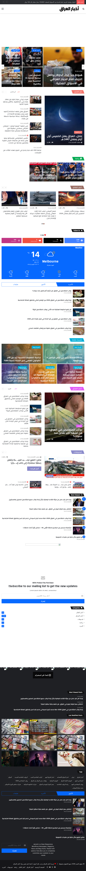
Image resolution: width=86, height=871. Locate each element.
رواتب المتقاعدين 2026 (22, 781)
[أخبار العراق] (69, 9)
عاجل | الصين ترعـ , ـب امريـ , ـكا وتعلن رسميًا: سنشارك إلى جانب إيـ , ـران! (24, 461)
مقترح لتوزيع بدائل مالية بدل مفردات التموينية (70, 537)
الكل (18, 92)
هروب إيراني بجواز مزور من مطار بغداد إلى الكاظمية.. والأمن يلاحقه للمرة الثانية (15, 102)
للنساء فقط (77, 340)
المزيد (9, 388)
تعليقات (15, 284)
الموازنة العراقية (54, 781)
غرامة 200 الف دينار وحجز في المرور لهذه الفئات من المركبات (22, 151)
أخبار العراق (36, 50)
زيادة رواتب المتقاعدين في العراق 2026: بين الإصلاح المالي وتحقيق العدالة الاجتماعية (44, 300)
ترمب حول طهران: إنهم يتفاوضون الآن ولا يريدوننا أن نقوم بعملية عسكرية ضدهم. (15, 213)
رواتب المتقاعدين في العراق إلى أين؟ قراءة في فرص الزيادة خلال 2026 (49, 319)
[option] (43, 67)
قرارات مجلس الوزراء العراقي (13, 784)
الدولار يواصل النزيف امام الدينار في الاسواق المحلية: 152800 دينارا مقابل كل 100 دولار (12, 76)
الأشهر (43, 284)
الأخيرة (70, 284)
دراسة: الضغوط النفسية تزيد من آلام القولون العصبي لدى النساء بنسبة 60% (22, 359)
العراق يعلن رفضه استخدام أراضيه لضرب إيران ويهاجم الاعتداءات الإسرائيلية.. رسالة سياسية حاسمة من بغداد (16, 115)
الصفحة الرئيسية (39, 867)
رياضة (77, 158)
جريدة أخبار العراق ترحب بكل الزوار (43, 864)
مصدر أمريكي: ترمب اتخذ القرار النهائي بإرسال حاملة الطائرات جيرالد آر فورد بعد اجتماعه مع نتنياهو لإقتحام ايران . (43, 215)
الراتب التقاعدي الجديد (36, 777)
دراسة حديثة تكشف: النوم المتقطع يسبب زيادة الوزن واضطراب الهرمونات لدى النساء (17, 376)
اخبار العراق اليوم (49, 777)
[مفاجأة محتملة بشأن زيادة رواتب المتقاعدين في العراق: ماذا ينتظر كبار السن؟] (70, 726)
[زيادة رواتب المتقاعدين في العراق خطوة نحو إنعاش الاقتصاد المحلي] (78, 331)
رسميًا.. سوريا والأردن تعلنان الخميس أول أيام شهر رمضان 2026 (71, 212)
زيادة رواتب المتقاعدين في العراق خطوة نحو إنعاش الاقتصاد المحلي (49, 328)
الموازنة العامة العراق (66, 781)
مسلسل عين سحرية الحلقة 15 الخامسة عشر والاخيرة (33, 79)
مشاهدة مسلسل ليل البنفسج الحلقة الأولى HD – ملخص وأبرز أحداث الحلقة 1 (47, 527)
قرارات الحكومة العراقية (30, 784)
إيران (73, 777)
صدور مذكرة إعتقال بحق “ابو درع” (33, 61)
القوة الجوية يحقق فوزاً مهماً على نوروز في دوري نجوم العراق (71, 175)
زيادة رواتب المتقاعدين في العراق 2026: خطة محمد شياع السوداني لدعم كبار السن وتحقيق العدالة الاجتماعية (36, 518)
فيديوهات (78, 452)
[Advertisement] (43, 30)
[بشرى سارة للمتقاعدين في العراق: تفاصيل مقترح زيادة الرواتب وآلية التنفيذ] (70, 742)
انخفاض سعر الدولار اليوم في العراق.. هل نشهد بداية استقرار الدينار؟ (50, 509)
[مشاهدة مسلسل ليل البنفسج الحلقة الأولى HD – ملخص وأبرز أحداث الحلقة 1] (78, 530)
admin (79, 142)
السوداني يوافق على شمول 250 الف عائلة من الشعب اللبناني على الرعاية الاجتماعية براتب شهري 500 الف (44, 2)
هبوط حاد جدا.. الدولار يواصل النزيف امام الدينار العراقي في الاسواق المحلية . (64, 79)
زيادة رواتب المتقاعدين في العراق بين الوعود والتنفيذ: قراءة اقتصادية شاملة (15, 444)
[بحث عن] (83, 9)
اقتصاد (79, 50)
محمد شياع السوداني (77, 788)
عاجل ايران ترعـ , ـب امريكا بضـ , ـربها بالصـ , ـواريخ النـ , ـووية (58, 485)
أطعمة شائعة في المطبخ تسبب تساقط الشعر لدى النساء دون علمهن (72, 376)
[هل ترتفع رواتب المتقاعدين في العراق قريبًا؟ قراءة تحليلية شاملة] (15, 726)
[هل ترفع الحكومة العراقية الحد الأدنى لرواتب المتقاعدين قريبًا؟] (78, 312)
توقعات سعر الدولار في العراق (39, 781)
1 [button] (43, 223)
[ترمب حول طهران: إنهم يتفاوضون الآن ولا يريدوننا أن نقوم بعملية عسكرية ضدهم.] (14, 198)
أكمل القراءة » (34, 469)
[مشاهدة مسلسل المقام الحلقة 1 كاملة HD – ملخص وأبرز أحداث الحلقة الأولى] (15, 759)
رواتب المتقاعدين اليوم (77, 784)
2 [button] (42, 223)
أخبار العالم (77, 187)
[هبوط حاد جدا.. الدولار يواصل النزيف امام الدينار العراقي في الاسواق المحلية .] (63, 67)
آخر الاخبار (78, 92)
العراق (10, 777)
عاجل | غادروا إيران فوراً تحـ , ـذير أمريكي (16, 485)
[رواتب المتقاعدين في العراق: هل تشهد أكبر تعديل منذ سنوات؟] (78, 294)
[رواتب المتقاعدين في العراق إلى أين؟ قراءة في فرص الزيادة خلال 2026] (78, 322)
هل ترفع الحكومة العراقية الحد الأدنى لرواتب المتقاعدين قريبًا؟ (52, 309)
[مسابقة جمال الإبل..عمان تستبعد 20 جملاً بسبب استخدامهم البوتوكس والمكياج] (70, 759)
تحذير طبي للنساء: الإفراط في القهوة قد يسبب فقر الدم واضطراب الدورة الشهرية (43, 376)
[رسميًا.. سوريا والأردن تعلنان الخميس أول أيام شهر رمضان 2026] (71, 198)
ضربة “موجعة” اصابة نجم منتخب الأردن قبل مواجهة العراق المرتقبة (43, 175)
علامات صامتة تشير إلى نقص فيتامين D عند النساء (64, 359)
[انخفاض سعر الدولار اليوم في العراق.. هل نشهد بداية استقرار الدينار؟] (78, 512)
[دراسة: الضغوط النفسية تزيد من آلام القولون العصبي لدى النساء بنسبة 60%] (22, 354)
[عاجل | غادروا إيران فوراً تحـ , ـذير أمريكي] (35, 485)
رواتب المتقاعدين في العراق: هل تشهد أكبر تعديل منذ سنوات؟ (51, 290)
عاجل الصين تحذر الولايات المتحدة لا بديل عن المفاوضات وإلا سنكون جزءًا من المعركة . (12, 56)
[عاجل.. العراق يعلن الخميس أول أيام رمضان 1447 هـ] (64, 120)
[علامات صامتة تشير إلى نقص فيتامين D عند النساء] (63, 354)
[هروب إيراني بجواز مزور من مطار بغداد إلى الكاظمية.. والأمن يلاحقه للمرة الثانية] (35, 100)
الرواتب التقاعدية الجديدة (21, 777)
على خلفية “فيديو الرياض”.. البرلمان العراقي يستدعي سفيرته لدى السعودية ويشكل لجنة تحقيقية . (15, 128)
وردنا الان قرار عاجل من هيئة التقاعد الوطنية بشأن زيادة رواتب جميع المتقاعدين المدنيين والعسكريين (40, 499)
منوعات (37, 70)
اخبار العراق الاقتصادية (63, 777)
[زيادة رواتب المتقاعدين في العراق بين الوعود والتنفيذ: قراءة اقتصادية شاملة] (35, 442)
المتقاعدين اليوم (79, 781)
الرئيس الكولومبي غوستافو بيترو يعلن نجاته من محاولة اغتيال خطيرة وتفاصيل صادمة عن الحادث (15, 140)
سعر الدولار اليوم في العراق (46, 784)
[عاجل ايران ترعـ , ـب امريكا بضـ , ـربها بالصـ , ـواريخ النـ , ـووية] (78, 485)
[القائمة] (3, 9)
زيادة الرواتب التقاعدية (62, 784)
